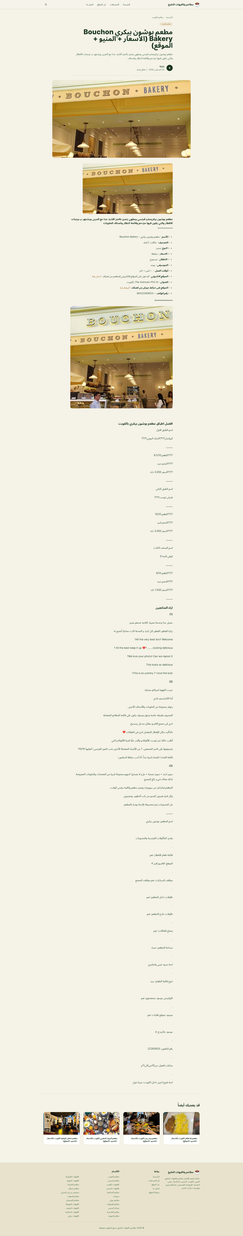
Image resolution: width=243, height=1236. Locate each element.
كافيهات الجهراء (73, 1180)
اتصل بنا (89, 4)
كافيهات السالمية (72, 1212)
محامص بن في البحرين (70, 1192)
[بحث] (45, 4)
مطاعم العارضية (113, 1212)
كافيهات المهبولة (72, 1204)
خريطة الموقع (154, 1192)
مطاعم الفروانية (113, 1204)
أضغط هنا (125, 287)
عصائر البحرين (113, 1208)
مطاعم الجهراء (113, 1216)
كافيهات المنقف (72, 1208)
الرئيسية (126, 4)
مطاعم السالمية (113, 1192)
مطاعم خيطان (73, 1188)
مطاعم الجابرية (73, 1184)
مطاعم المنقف (73, 1196)
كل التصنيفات (153, 1180)
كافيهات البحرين (112, 1188)
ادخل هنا (96, 276)
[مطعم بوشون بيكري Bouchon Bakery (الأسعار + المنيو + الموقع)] (121, 188)
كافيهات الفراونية (72, 1176)
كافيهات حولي (73, 1216)
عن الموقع (101, 4)
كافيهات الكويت (113, 1184)
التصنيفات (114, 4)
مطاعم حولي (114, 1200)
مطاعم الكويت (157, 17)
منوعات (116, 1196)
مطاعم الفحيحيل (72, 1200)
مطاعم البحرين (113, 1180)
